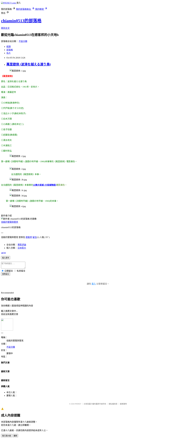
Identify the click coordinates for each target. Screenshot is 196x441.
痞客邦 (29, 237)
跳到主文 (5, 28)
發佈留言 (5, 274)
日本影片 (22, 248)
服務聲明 (123, 404)
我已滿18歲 (6, 436)
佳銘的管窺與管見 (9, 222)
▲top (3, 252)
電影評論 (22, 245)
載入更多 (5, 258)
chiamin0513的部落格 (21, 20)
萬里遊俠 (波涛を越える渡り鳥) (28, 64)
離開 (15, 436)
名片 (8, 53)
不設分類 (23, 41)
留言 (35, 237)
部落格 (9, 50)
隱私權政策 (113, 404)
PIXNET (78, 404)
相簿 (8, 46)
